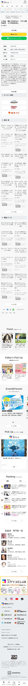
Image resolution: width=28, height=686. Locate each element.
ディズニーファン (6, 632)
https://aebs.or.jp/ (5, 667)
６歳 (14, 312)
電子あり (18, 150)
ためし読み (14, 30)
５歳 (10, 312)
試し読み (23, 150)
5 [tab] (16, 466)
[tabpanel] (14, 452)
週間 (7, 481)
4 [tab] (15, 466)
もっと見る (14, 520)
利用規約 (17, 644)
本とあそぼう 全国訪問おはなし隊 (10, 638)
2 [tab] (12, 466)
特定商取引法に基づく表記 (13, 649)
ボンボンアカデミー (6, 629)
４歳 (6, 312)
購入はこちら (14, 34)
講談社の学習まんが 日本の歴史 (9, 635)
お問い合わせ (11, 644)
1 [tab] (11, 466)
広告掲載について (7, 646)
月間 (20, 481)
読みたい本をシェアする (15, 38)
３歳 (3, 312)
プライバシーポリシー (18, 646)
